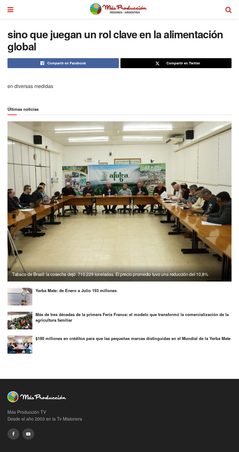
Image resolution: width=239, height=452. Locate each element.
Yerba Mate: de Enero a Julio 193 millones (76, 290)
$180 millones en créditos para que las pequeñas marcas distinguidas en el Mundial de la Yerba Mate (133, 338)
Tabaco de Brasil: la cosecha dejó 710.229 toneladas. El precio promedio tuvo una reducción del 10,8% (110, 274)
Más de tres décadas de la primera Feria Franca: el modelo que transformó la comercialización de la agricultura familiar (132, 317)
